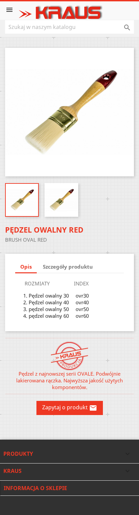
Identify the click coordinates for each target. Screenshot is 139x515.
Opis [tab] (26, 266)
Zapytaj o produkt (69, 408)
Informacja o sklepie (35, 488)
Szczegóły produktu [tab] (68, 266)
